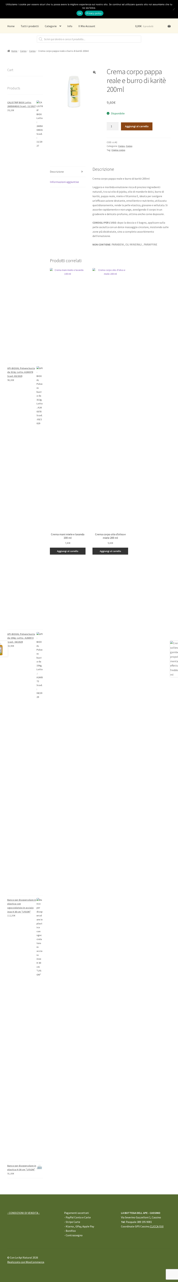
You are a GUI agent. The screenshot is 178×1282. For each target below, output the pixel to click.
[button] (94, 72)
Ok (79, 13)
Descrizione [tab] (57, 171)
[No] (173, 9)
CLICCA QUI (156, 1226)
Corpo (23, 51)
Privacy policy (94, 13)
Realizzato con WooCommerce (25, 1262)
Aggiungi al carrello (137, 126)
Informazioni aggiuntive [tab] (64, 182)
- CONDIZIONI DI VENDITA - (23, 1213)
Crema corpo (118, 150)
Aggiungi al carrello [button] (67, 551)
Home (11, 26)
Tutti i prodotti (30, 26)
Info (69, 26)
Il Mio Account (86, 26)
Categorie (51, 26)
